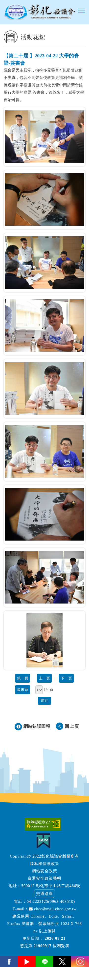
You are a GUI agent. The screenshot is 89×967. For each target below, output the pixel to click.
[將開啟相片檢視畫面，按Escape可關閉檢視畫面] (44, 136)
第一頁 (22, 678)
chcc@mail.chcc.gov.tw (55, 909)
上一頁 (44, 678)
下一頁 (66, 678)
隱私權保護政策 (44, 863)
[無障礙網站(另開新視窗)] (44, 824)
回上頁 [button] (72, 726)
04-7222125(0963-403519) (51, 901)
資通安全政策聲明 (44, 878)
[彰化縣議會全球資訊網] (39, 12)
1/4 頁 (48, 689)
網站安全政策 (44, 871)
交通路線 (44, 893)
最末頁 (22, 689)
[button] (81, 11)
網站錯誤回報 (36, 726)
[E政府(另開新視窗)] (44, 841)
